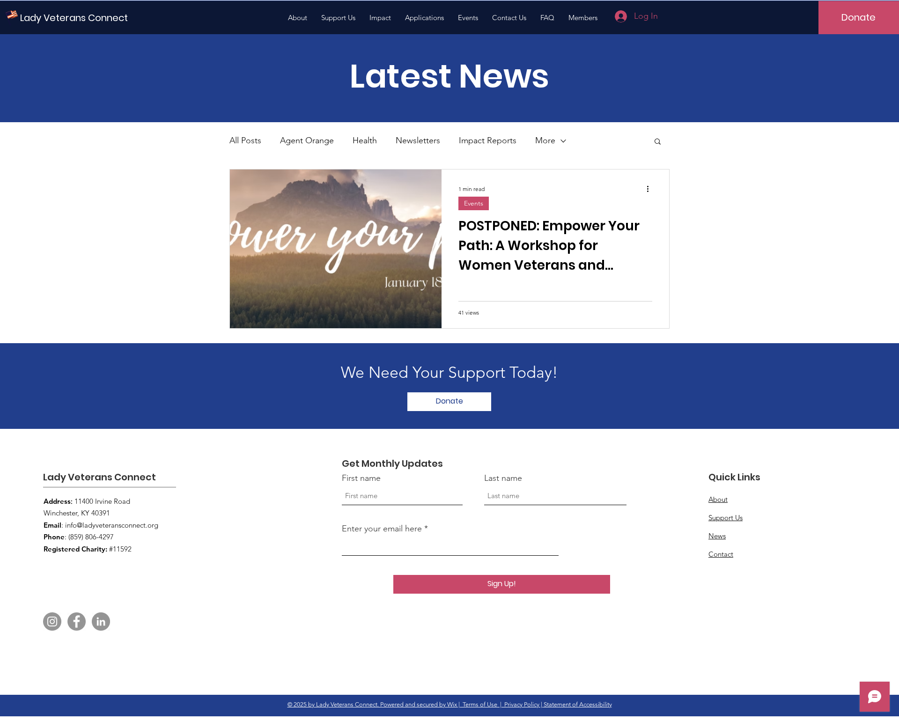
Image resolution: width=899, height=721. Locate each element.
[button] (657, 142)
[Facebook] (76, 621)
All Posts (245, 140)
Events (473, 203)
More (545, 140)
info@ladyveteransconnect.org (111, 525)
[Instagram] (52, 621)
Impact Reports (487, 140)
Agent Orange (307, 140)
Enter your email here (382, 528)
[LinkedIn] (101, 621)
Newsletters (418, 140)
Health (365, 140)
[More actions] (650, 188)
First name (361, 478)
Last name (503, 478)
